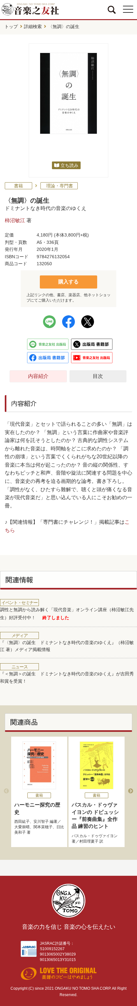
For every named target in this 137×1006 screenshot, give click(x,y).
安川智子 (41, 821)
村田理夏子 (88, 841)
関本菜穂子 (43, 827)
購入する (68, 281)
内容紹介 (38, 376)
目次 (98, 376)
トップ (11, 26)
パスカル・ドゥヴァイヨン (95, 836)
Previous (6, 791)
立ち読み (69, 165)
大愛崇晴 (22, 827)
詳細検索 (33, 26)
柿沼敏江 (15, 220)
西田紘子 (22, 821)
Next (130, 791)
